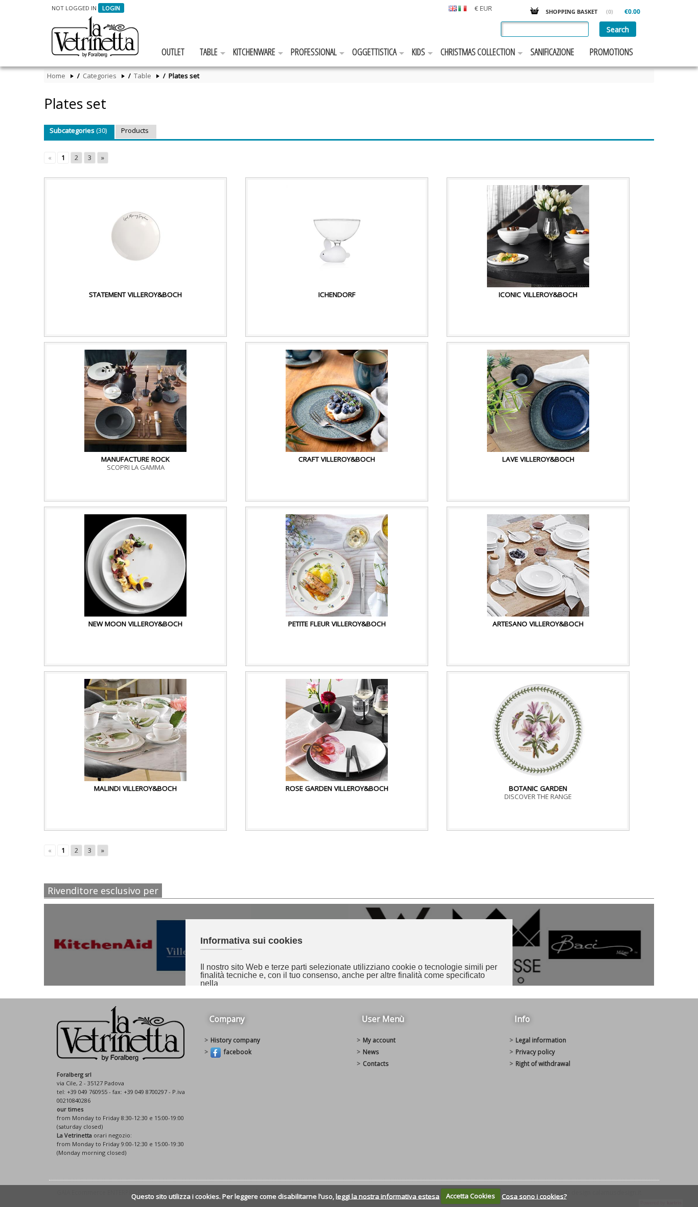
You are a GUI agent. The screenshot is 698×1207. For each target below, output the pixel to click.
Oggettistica (374, 51)
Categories (100, 76)
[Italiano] (462, 7)
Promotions (611, 51)
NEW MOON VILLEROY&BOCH (135, 623)
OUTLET (172, 51)
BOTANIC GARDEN (538, 788)
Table (209, 51)
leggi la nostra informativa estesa (387, 1195)
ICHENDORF (337, 294)
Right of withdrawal (543, 1063)
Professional (314, 51)
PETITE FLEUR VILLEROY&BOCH (337, 623)
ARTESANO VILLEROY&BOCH (538, 623)
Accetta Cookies (470, 1195)
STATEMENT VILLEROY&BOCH (135, 294)
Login (111, 8)
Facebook (236, 1051)
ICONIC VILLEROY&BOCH (538, 294)
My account (379, 1040)
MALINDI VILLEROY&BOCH (135, 788)
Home (56, 76)
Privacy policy (535, 1051)
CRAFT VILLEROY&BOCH (336, 459)
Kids (418, 51)
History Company (235, 1040)
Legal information (541, 1040)
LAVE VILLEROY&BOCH (538, 459)
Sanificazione (552, 51)
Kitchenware (254, 51)
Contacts (376, 1063)
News (371, 1051)
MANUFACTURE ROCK (135, 459)
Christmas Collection (477, 51)
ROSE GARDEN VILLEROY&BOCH (337, 788)
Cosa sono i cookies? (534, 1195)
